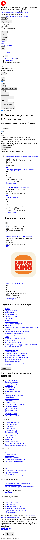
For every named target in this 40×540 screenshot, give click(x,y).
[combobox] (10, 69)
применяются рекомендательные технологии (18, 516)
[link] (4, 37)
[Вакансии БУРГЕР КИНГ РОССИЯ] (22, 265)
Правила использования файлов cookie (14, 16)
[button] (3, 42)
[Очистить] (4, 73)
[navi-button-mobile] (3, 48)
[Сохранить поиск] (3, 79)
